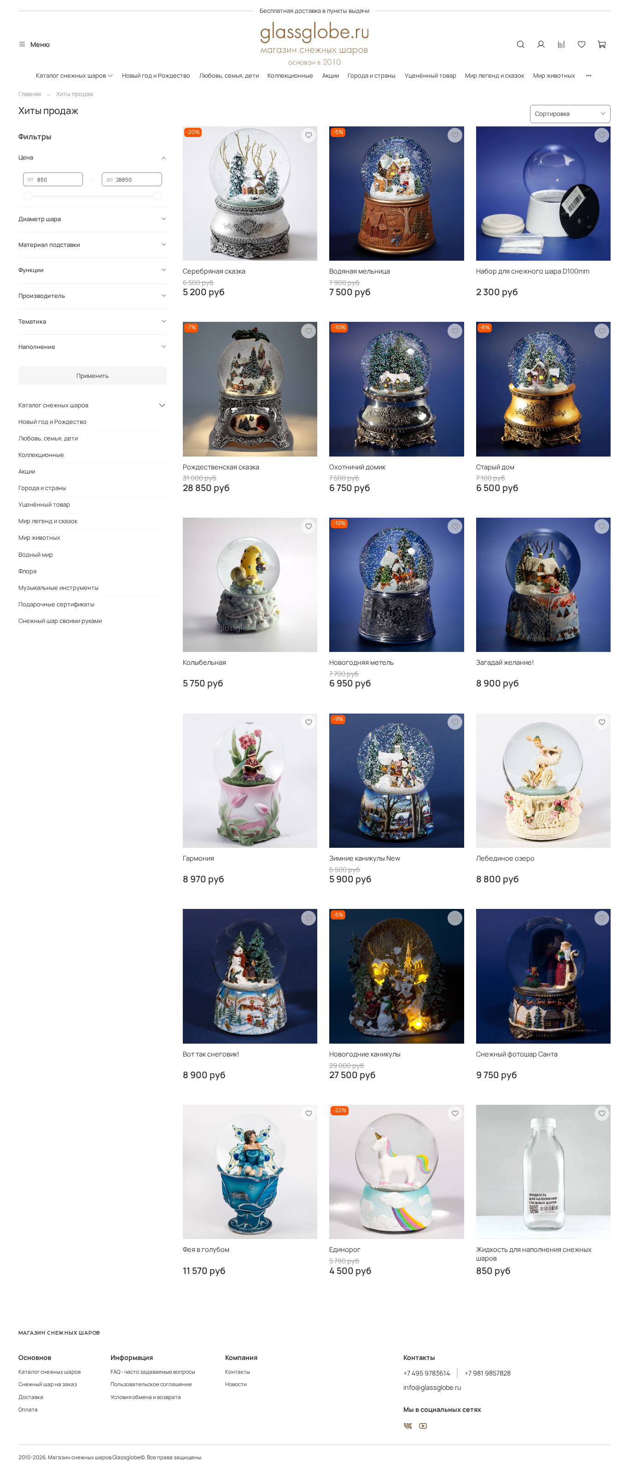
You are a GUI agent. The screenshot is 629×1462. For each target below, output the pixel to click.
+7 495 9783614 (426, 1373)
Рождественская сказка (221, 466)
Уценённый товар (430, 75)
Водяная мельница (359, 270)
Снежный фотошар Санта (517, 1053)
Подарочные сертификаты (56, 604)
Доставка (30, 1397)
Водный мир (35, 554)
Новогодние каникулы (365, 1053)
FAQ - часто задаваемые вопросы (153, 1372)
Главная (29, 94)
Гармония (198, 857)
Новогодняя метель (361, 662)
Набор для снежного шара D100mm (532, 270)
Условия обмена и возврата (146, 1397)
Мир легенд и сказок (494, 75)
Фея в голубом (206, 1249)
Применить (92, 375)
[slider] (28, 196)
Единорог (345, 1249)
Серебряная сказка (214, 270)
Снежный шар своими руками (60, 621)
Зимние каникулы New (364, 857)
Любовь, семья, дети (229, 75)
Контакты (237, 1372)
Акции (330, 75)
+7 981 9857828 (488, 1373)
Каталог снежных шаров (71, 75)
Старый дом (495, 466)
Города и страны (372, 75)
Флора (27, 571)
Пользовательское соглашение (151, 1384)
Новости (236, 1384)
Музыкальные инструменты (58, 587)
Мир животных (554, 75)
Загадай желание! (505, 662)
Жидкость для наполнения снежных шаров (534, 1253)
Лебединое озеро (505, 857)
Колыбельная (204, 662)
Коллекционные (290, 75)
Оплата (28, 1409)
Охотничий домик (357, 466)
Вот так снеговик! (211, 1053)
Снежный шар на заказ (47, 1384)
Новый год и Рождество (156, 75)
